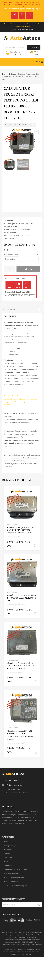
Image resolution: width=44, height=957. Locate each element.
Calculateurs (11, 74)
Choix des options (11, 254)
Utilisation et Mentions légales (15, 886)
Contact (7, 854)
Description (8, 310)
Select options (35, 546)
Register (29, 29)
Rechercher (34, 47)
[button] (37, 62)
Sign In (22, 29)
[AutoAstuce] (22, 39)
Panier (6, 862)
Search (39, 905)
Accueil (7, 842)
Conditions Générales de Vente (15, 870)
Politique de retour (11, 882)
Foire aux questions (11, 874)
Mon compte (8, 858)
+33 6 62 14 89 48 (16, 55)
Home (4, 74)
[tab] (22, 310)
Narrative (23, 947)
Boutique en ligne (10, 846)
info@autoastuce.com (14, 785)
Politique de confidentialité (14, 878)
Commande (8, 866)
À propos (7, 850)
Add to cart (28, 269)
